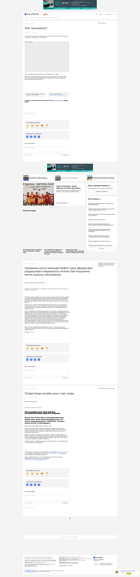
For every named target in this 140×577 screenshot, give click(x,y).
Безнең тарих (40, 17)
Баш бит (27, 17)
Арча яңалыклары (30, 23)
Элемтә (56, 17)
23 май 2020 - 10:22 (28, 397)
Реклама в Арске (49, 17)
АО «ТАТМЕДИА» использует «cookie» (32, 570)
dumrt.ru (33, 332)
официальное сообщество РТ (52, 453)
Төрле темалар (74, 536)
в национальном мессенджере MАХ (57, 94)
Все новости (102, 248)
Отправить (65, 154)
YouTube (45, 459)
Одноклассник (29, 459)
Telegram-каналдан (58, 100)
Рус (96, 14)
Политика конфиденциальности (31, 572)
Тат (102, 14)
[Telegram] (35, 137)
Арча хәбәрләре (29, 113)
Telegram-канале (30, 94)
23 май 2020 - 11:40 (28, 32)
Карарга (129, 573)
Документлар (65, 536)
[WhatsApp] (39, 137)
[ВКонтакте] (27, 137)
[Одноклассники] (31, 137)
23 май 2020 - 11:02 (28, 278)
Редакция (32, 17)
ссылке (40, 457)
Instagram (37, 459)
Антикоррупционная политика (30, 569)
